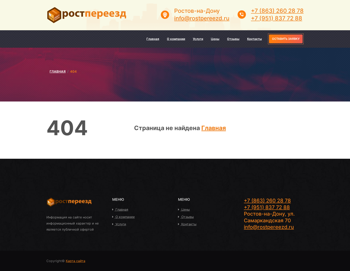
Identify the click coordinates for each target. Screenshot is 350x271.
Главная (152, 39)
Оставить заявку (286, 38)
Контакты (254, 39)
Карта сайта (75, 261)
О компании (176, 39)
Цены (215, 39)
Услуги (198, 39)
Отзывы (233, 39)
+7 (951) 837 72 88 (276, 18)
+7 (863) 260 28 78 (277, 10)
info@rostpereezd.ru (201, 18)
